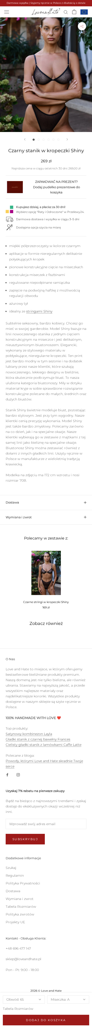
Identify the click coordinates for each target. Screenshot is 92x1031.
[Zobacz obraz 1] (34, 140)
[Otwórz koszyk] (74, 11)
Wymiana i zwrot (19, 517)
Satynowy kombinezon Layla (29, 734)
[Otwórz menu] (6, 11)
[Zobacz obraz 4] (48, 140)
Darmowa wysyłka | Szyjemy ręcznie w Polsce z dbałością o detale (46, 2)
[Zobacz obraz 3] (43, 140)
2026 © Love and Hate (46, 990)
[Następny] (67, 139)
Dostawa (12, 502)
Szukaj (11, 868)
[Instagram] (18, 774)
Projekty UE (15, 922)
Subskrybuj (25, 839)
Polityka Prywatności (23, 883)
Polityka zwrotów (20, 914)
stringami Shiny (39, 311)
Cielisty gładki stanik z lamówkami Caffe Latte (43, 745)
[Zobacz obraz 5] (53, 140)
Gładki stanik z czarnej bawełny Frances (38, 739)
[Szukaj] (66, 12)
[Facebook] (7, 774)
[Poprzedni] (24, 139)
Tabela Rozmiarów (18, 1009)
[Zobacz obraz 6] (58, 140)
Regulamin (15, 875)
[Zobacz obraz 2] (39, 140)
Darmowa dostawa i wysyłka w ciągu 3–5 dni (47, 219)
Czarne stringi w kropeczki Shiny (46, 602)
